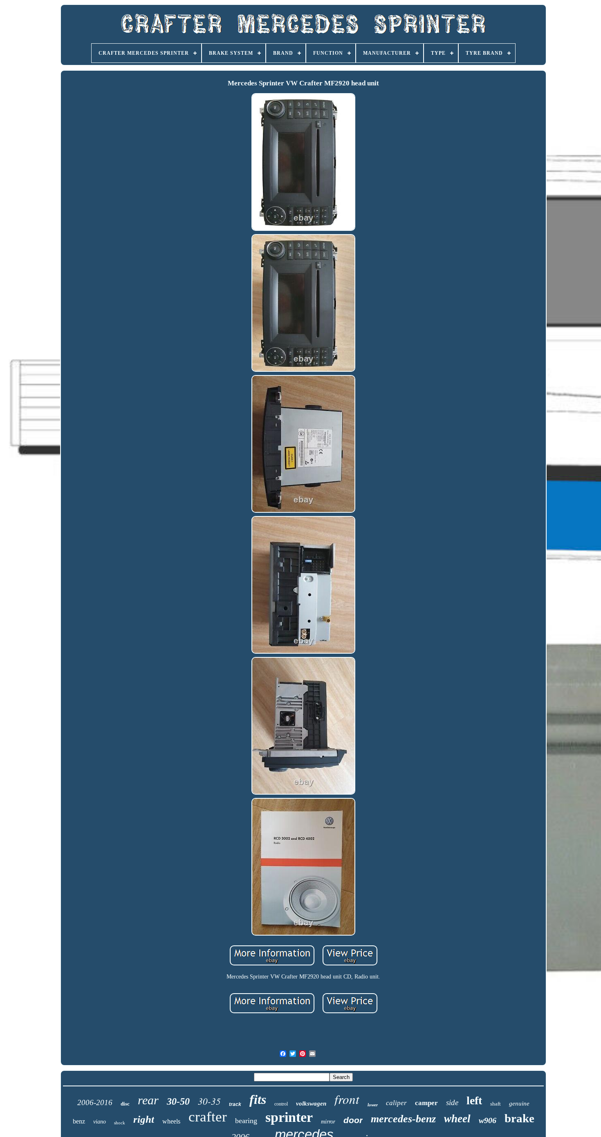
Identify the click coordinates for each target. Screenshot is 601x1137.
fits (257, 1099)
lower (373, 1104)
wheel (457, 1118)
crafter (207, 1117)
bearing (246, 1121)
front (346, 1098)
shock (119, 1122)
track (235, 1104)
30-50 (178, 1101)
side (452, 1102)
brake (519, 1118)
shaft (495, 1104)
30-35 (209, 1101)
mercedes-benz (403, 1119)
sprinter (289, 1117)
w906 (487, 1120)
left (474, 1100)
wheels (171, 1121)
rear (148, 1100)
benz (79, 1121)
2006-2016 (94, 1102)
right (143, 1119)
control (281, 1104)
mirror (328, 1122)
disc (125, 1104)
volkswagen (311, 1103)
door (353, 1120)
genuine (519, 1103)
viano (99, 1122)
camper (426, 1103)
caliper (396, 1103)
